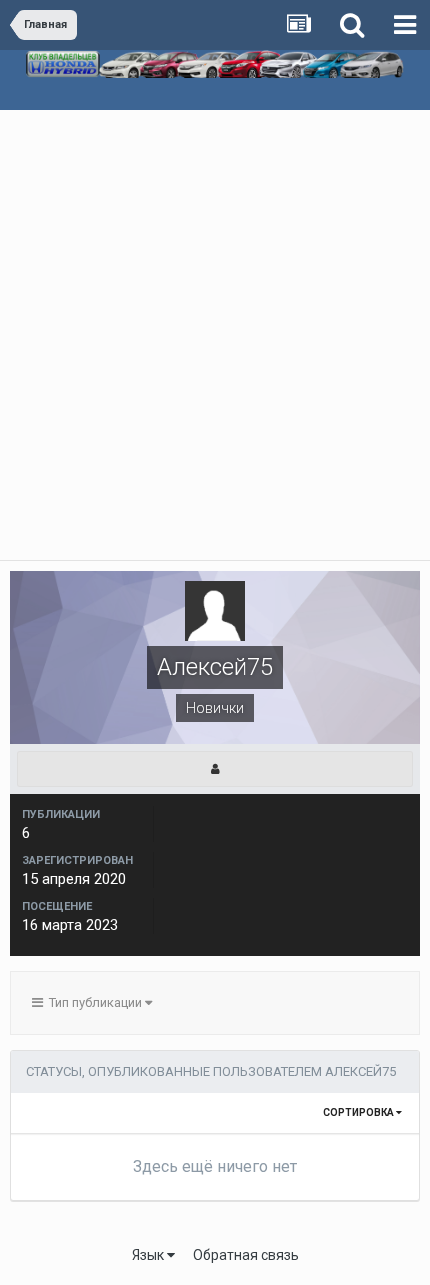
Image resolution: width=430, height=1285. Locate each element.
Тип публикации (94, 1002)
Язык (149, 1255)
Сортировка (359, 1112)
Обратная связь (246, 1255)
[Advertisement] (215, 335)
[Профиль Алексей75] (215, 769)
